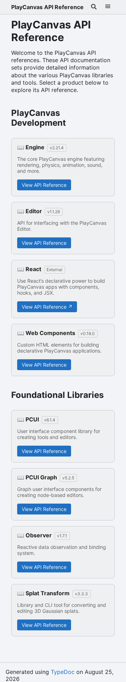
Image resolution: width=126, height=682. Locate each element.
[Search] (94, 7)
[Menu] (108, 7)
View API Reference (44, 185)
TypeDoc (63, 671)
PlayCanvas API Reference (47, 7)
